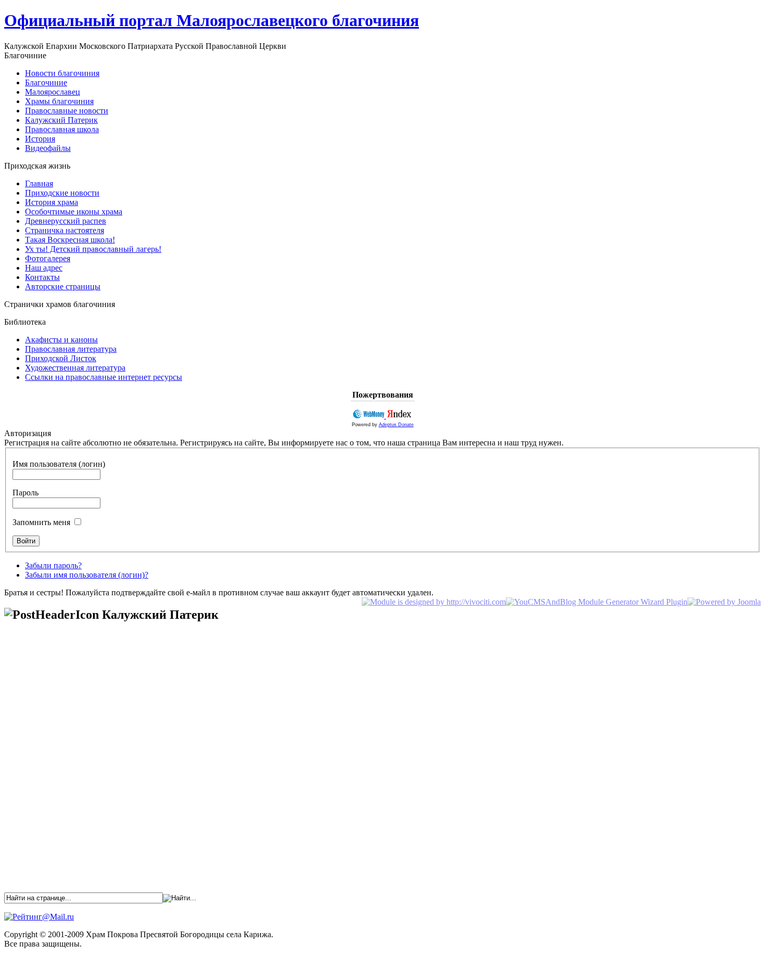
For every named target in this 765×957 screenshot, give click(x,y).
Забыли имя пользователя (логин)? (86, 574)
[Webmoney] (369, 415)
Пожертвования (382, 394)
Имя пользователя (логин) (58, 464)
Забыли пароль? (53, 565)
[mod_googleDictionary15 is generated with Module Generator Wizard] (596, 601)
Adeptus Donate (396, 424)
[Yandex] (399, 415)
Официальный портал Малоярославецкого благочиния (211, 20)
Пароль (25, 492)
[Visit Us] (434, 601)
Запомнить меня (41, 522)
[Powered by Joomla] (724, 601)
